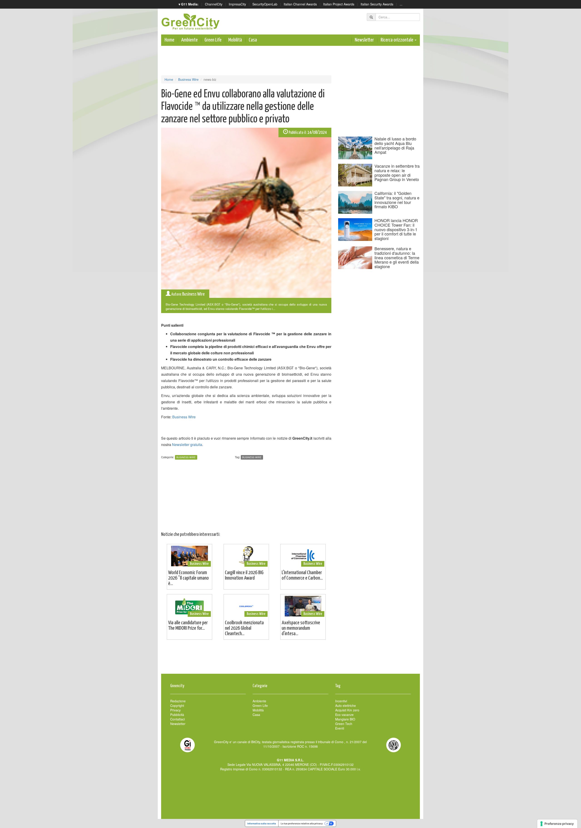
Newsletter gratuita (187, 444)
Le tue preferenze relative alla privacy (302, 823)
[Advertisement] (290, 659)
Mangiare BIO (345, 719)
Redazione (178, 701)
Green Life (213, 40)
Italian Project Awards (338, 4)
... (401, 4)
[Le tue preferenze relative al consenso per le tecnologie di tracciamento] (557, 823)
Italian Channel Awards (300, 4)
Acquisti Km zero (347, 710)
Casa (253, 40)
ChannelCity (213, 4)
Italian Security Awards (377, 4)
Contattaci (177, 719)
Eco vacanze (344, 714)
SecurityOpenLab (264, 4)
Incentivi (341, 701)
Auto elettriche (345, 705)
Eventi (339, 728)
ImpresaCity (237, 4)
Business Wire (188, 79)
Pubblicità (177, 714)
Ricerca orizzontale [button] (397, 40)
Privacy (175, 710)
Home (169, 40)
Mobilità (235, 40)
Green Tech (343, 723)
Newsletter (364, 40)
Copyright (177, 705)
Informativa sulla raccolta (261, 823)
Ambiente (189, 40)
